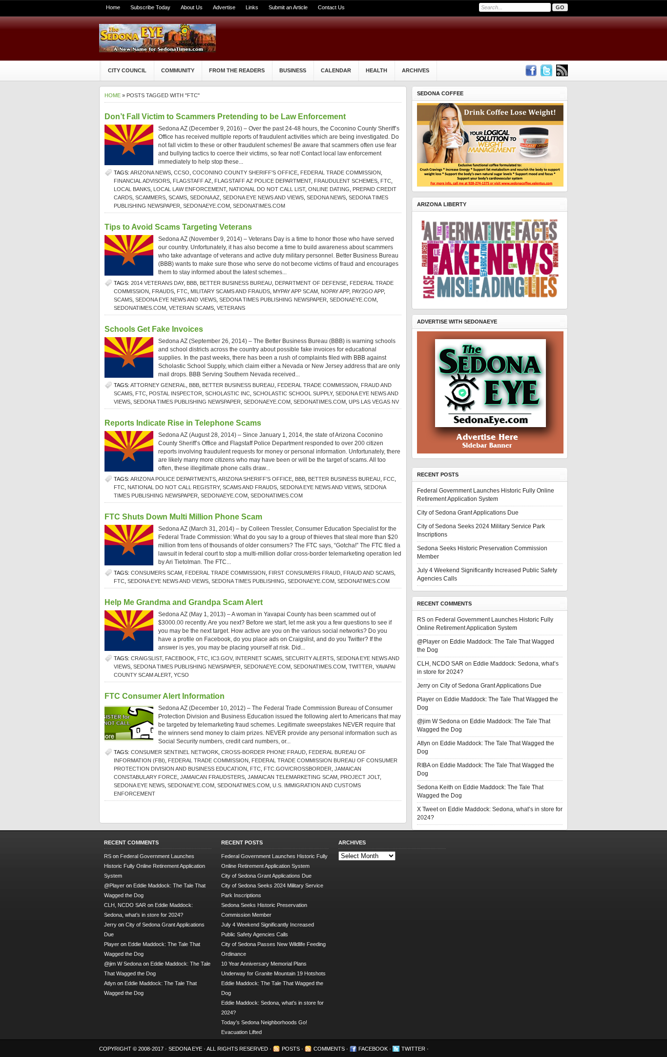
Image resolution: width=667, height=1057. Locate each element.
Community (177, 70)
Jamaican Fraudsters (212, 777)
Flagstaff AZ (192, 181)
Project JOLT (360, 777)
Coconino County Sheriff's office (244, 172)
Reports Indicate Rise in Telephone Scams (182, 423)
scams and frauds (250, 487)
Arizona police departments (173, 479)
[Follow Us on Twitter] (546, 70)
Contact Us (331, 7)
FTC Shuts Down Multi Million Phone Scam (183, 517)
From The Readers (237, 70)
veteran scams (191, 308)
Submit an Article (288, 7)
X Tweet (427, 809)
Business (292, 70)
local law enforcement (189, 189)
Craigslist (146, 658)
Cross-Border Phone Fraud (263, 752)
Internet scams (258, 658)
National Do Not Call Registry (173, 487)
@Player (428, 641)
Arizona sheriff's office (255, 479)
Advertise (224, 7)
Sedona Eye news (139, 785)
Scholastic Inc (227, 393)
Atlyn (423, 743)
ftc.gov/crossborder (298, 769)
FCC (389, 479)
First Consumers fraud (304, 573)
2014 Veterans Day (157, 283)
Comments (329, 1049)
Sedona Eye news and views (263, 197)
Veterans (231, 308)
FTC (385, 181)
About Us (192, 7)
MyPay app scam (295, 291)
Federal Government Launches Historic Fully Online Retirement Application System (154, 866)
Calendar (336, 70)
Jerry (423, 685)
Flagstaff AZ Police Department (262, 181)
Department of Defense (311, 283)
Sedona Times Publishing (248, 581)
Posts (291, 1049)
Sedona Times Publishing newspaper (273, 299)
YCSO (181, 675)
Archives (415, 70)
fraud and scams (368, 573)
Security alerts (309, 658)
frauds (163, 291)
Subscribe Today (150, 7)
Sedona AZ (205, 197)
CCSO (181, 172)
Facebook (179, 658)
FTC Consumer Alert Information (164, 696)
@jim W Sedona (438, 721)
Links (252, 7)
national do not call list (267, 189)
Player (425, 699)
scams (177, 197)
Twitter (361, 666)
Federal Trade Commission (340, 172)
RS (421, 619)
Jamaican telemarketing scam (292, 777)
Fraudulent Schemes (345, 181)
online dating (329, 189)
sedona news (326, 197)
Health (376, 70)
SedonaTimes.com (259, 206)
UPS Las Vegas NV (374, 402)
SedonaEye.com (206, 206)
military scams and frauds (230, 291)
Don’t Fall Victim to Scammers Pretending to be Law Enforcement (225, 116)
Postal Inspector (175, 393)
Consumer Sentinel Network (174, 752)
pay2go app (368, 291)
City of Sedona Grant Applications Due (468, 512)
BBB (192, 283)
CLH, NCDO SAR (440, 663)
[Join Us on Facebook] (531, 70)
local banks (132, 189)
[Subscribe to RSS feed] (562, 70)
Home (113, 7)
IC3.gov (221, 658)
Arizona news (150, 172)
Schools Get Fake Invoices (153, 329)
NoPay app (335, 291)
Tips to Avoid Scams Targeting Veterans (178, 227)
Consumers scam (156, 573)
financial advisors (142, 181)
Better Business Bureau (236, 283)
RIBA (423, 765)
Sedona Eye (186, 1049)
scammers (150, 197)
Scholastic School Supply (293, 393)
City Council (127, 70)
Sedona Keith (435, 787)
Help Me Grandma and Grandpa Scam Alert (183, 602)
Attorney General (158, 385)
